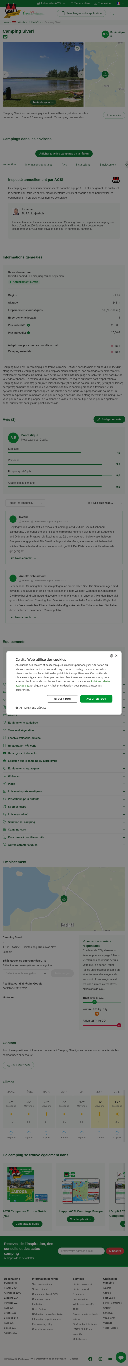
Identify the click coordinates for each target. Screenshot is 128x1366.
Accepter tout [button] (96, 698)
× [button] (116, 655)
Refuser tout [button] (63, 698)
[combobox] (111, 655)
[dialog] (64, 683)
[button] (31, 708)
